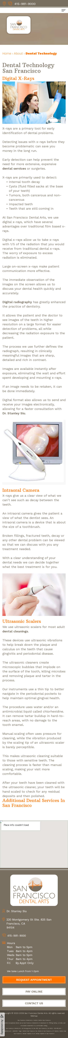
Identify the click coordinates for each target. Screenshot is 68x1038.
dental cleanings (15, 631)
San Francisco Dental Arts (36, 1013)
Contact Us (34, 1003)
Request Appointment (34, 979)
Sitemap (34, 1016)
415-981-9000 (25, 4)
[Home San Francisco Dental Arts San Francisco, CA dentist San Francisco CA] (34, 890)
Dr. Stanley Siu (13, 413)
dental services (14, 168)
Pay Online (34, 991)
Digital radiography (17, 302)
